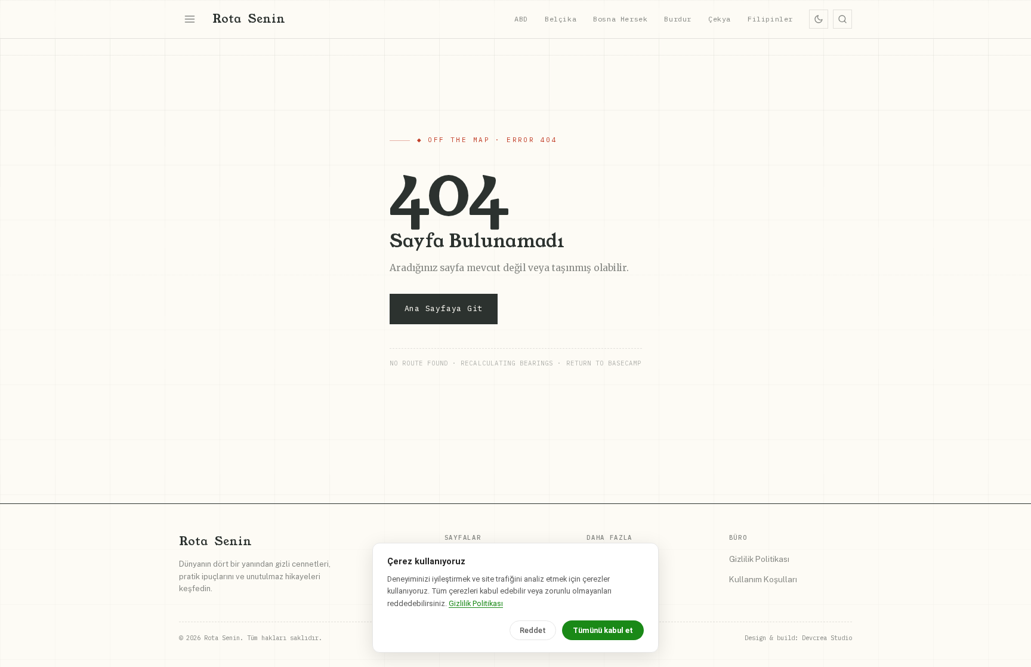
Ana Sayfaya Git (444, 308)
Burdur (678, 18)
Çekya (719, 18)
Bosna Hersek (620, 18)
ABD (521, 18)
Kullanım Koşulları (763, 579)
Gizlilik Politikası (759, 559)
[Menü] (189, 19)
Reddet (533, 630)
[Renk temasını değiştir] (818, 19)
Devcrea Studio (827, 638)
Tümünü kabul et (603, 630)
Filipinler (770, 18)
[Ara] (842, 19)
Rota (248, 19)
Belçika (560, 18)
